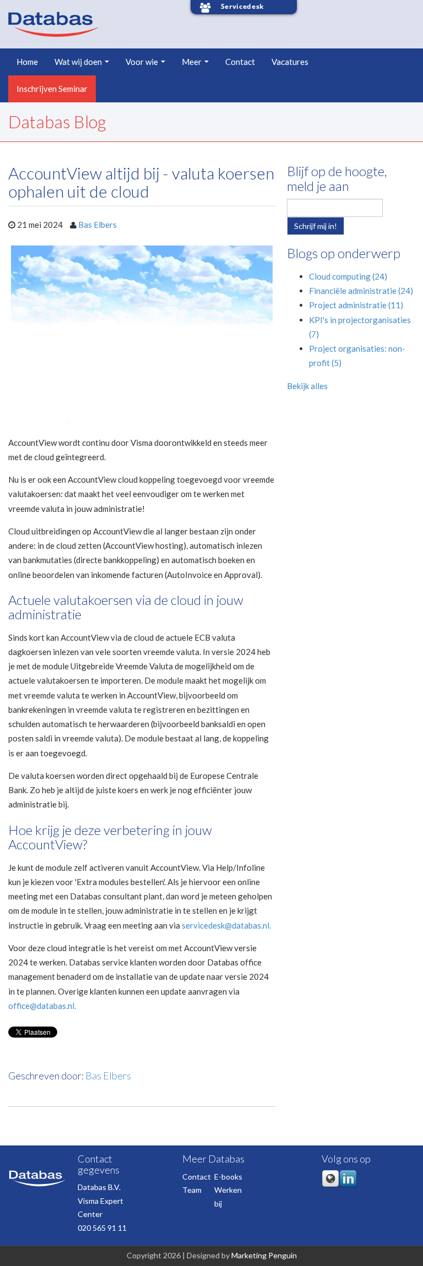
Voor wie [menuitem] (142, 62)
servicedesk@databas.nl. (226, 925)
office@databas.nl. (42, 1006)
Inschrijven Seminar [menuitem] (52, 89)
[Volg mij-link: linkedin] (348, 1184)
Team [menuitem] (192, 1189)
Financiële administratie (361, 291)
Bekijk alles (307, 386)
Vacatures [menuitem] (290, 62)
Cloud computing (348, 276)
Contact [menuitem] (240, 62)
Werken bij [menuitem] (228, 1196)
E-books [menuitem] (228, 1176)
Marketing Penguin (264, 1255)
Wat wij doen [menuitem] (78, 62)
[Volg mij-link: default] (330, 1184)
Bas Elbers (97, 225)
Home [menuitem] (27, 62)
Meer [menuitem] (192, 62)
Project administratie (356, 305)
